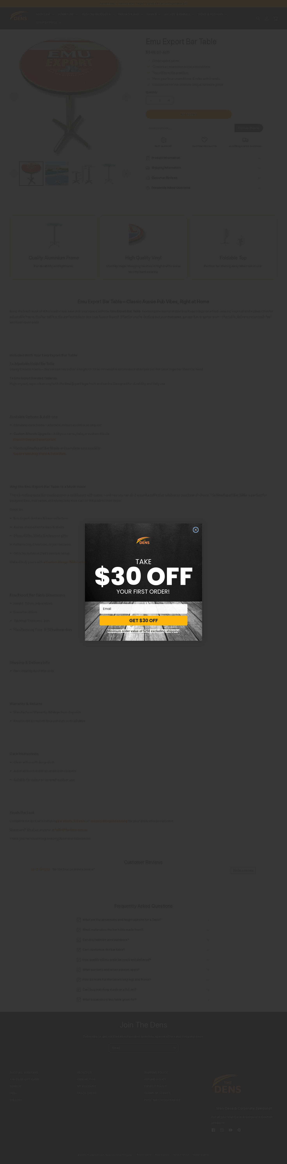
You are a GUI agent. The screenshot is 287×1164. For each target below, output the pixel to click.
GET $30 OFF (143, 620)
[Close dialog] (195, 529)
